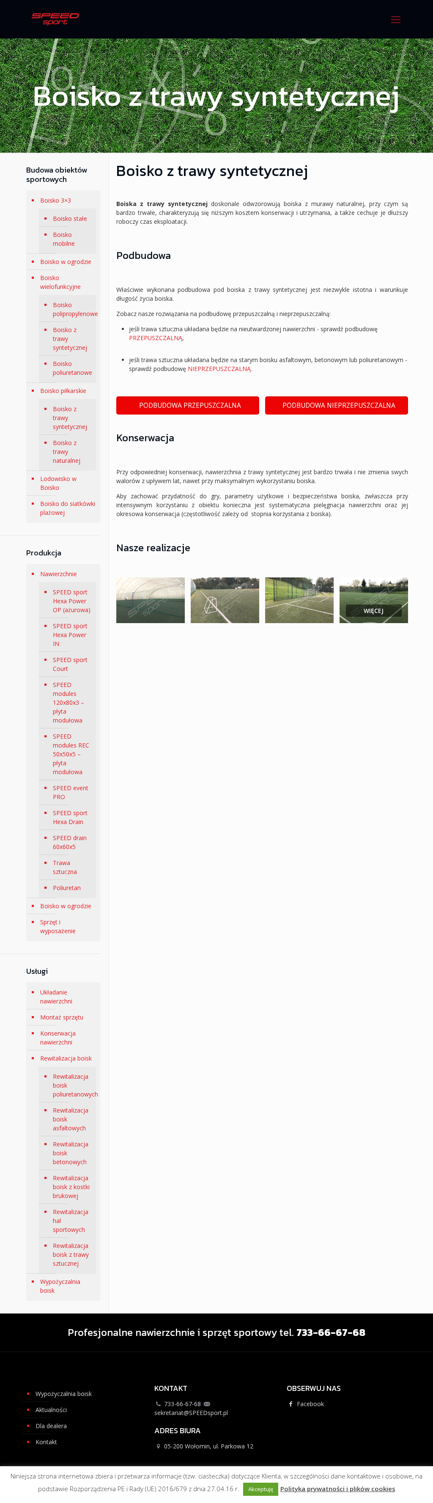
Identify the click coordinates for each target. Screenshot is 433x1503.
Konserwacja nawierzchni (58, 1037)
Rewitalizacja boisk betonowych (70, 1153)
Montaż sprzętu (61, 1017)
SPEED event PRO (70, 792)
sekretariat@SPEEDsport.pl (191, 1413)
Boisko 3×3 (55, 200)
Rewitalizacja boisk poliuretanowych (72, 1085)
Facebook (309, 1404)
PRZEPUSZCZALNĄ (155, 338)
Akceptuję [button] (260, 1489)
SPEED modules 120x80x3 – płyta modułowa (68, 702)
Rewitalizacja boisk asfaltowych (70, 1119)
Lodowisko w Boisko (58, 483)
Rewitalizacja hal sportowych (70, 1221)
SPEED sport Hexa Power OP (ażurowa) (71, 601)
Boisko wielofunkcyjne (60, 282)
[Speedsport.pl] (55, 19)
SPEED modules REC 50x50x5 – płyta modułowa (71, 754)
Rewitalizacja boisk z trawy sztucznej (71, 1254)
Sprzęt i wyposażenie (58, 926)
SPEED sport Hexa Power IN (70, 635)
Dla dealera (51, 1426)
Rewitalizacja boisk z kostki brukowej (71, 1187)
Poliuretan (67, 888)
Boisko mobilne (64, 239)
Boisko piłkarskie (63, 391)
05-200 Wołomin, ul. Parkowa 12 (208, 1446)
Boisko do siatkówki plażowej (67, 508)
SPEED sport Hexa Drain (70, 817)
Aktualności (51, 1410)
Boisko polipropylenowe (72, 309)
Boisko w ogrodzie (65, 262)
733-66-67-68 (182, 1404)
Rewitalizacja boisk (66, 1058)
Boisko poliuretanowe (72, 368)
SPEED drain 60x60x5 (70, 842)
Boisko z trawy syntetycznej (70, 339)
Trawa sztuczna (65, 867)
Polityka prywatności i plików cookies (337, 1488)
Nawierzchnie (58, 574)
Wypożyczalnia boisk (60, 1286)
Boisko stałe (70, 218)
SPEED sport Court (70, 664)
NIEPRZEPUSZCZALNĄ (219, 369)
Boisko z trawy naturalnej (66, 451)
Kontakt (46, 1442)
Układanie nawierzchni (56, 996)
